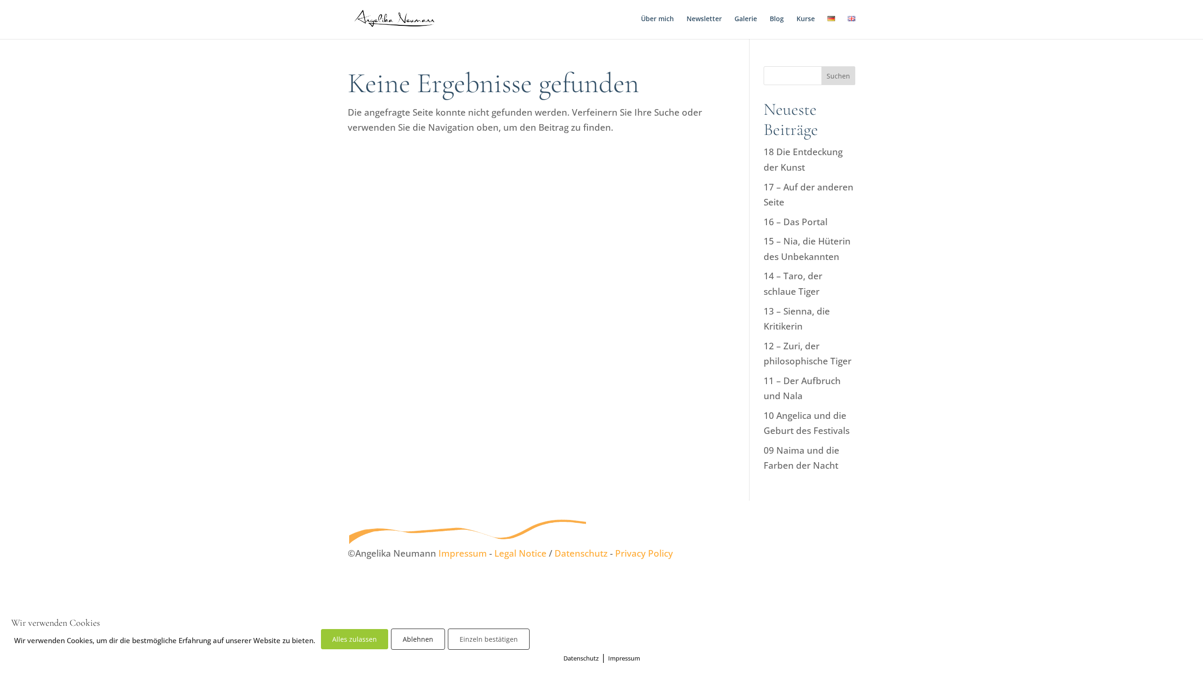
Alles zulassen (354, 639)
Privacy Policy (644, 553)
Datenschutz (581, 553)
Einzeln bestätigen (489, 639)
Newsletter (704, 19)
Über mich (657, 19)
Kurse (806, 19)
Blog (777, 19)
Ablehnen (418, 639)
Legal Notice (520, 553)
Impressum (462, 553)
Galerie (745, 19)
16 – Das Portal (796, 222)
